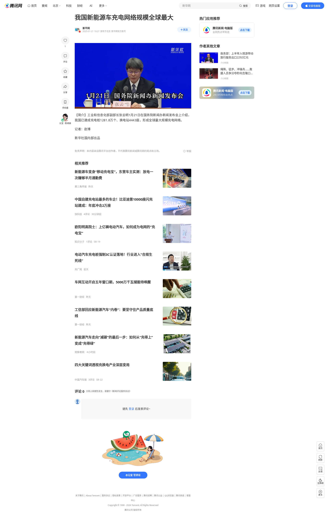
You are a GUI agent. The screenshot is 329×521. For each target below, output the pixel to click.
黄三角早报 (81, 186)
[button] (244, 30)
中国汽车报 (81, 379)
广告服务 (137, 495)
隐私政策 (116, 495)
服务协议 (106, 495)
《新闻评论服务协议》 (121, 391)
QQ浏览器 (169, 495)
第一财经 (79, 297)
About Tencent (93, 495)
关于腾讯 (79, 495)
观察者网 (79, 352)
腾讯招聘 (148, 495)
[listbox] (133, 271)
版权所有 (137, 509)
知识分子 (79, 242)
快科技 (78, 214)
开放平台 (127, 495)
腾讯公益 (158, 495)
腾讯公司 (129, 509)
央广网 (78, 269)
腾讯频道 (180, 495)
